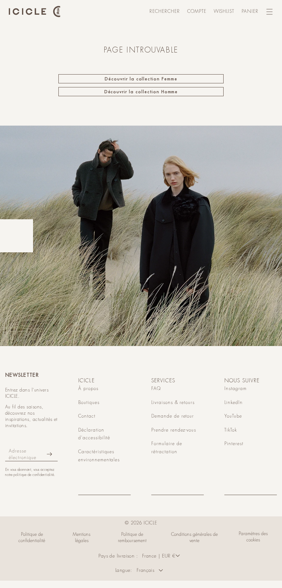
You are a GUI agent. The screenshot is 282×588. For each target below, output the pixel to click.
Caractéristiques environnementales (99, 456)
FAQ (156, 389)
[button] (164, 11)
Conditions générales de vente (194, 537)
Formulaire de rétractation (166, 448)
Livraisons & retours (173, 402)
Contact (86, 416)
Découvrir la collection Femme (141, 79)
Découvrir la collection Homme (141, 91)
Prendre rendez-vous (173, 430)
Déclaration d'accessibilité (94, 434)
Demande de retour (172, 416)
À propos (88, 389)
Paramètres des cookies (253, 537)
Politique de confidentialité (31, 537)
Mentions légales (81, 537)
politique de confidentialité (34, 474)
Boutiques (89, 402)
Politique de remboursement (132, 537)
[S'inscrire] (49, 454)
